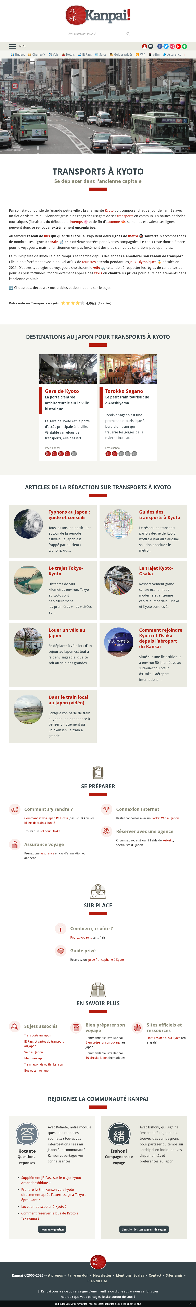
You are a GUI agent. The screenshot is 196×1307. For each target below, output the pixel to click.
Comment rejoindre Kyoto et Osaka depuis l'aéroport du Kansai (160, 638)
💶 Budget (18, 54)
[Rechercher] (128, 33)
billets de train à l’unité (39, 823)
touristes (89, 261)
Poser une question (52, 1229)
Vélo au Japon (33, 1052)
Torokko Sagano (124, 391)
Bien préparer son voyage (103, 1042)
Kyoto (109, 210)
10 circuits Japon (97, 1058)
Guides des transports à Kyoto (159, 514)
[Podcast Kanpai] (184, 46)
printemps (74, 221)
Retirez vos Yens (81, 937)
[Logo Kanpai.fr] (98, 15)
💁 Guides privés (120, 54)
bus (47, 236)
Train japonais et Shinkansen (43, 1064)
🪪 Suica (100, 54)
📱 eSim (154, 54)
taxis (98, 273)
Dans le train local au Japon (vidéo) (68, 700)
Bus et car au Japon (37, 1070)
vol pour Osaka (50, 831)
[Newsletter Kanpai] (150, 46)
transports (125, 216)
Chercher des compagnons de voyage (144, 1229)
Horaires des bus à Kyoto (163, 1038)
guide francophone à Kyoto (105, 959)
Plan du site (97, 1281)
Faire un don (78, 1275)
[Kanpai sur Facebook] (160, 46)
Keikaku (168, 840)
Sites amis (174, 1275)
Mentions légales (130, 1275)
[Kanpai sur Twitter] (166, 46)
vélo (96, 268)
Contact (155, 1275)
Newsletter (102, 1275)
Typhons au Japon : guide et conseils (69, 514)
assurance (47, 853)
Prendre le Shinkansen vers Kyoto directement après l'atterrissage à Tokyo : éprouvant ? (53, 1194)
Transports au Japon (37, 1035)
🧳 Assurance (172, 54)
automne (113, 221)
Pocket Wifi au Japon (165, 818)
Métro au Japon (34, 1058)
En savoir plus (134, 1303)
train (54, 242)
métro (133, 236)
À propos (55, 1275)
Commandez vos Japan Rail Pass (46, 818)
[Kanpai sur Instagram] (172, 46)
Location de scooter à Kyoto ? (44, 1206)
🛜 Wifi (140, 54)
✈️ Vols (53, 54)
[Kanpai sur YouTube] (178, 46)
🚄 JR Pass (85, 54)
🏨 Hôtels (68, 54)
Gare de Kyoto (62, 391)
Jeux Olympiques (143, 261)
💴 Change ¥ (36, 54)
